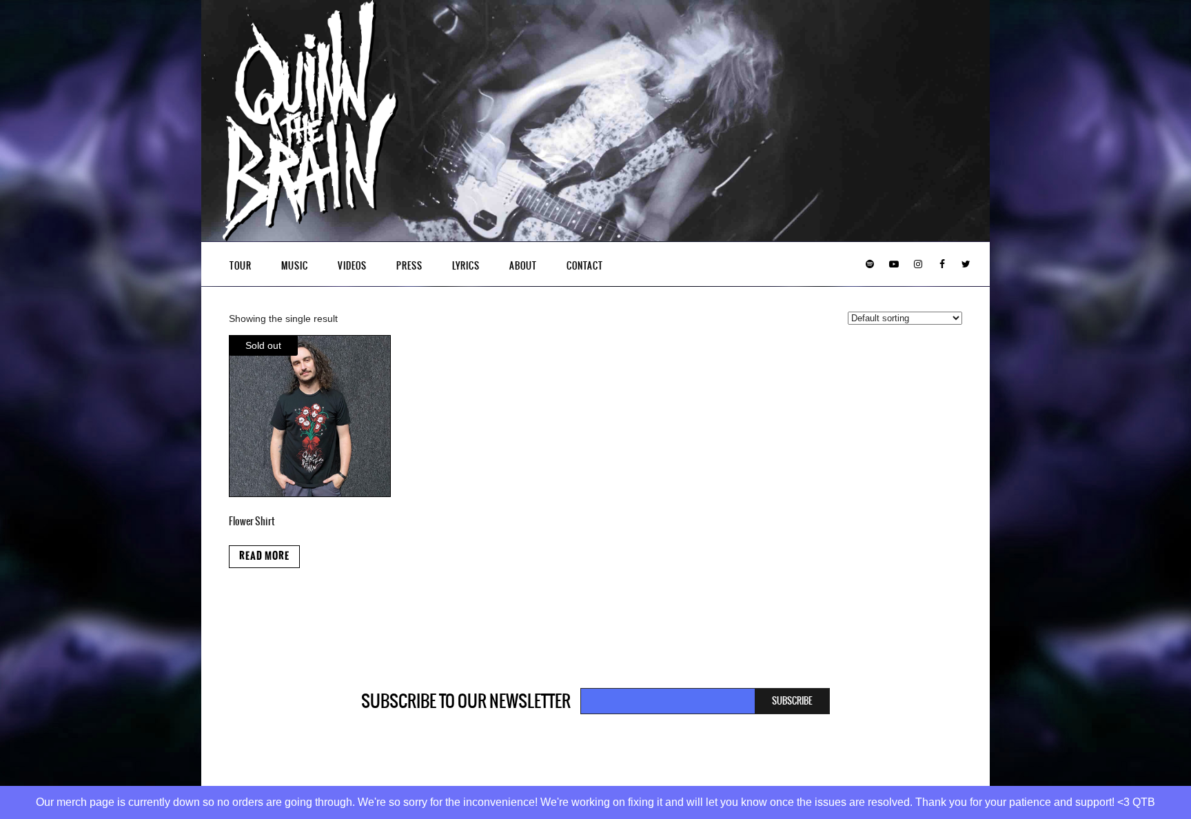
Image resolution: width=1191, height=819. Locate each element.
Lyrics (466, 265)
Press (409, 265)
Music (294, 265)
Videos (352, 265)
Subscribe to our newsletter (466, 701)
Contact (585, 265)
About (523, 265)
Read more (264, 556)
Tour (241, 265)
